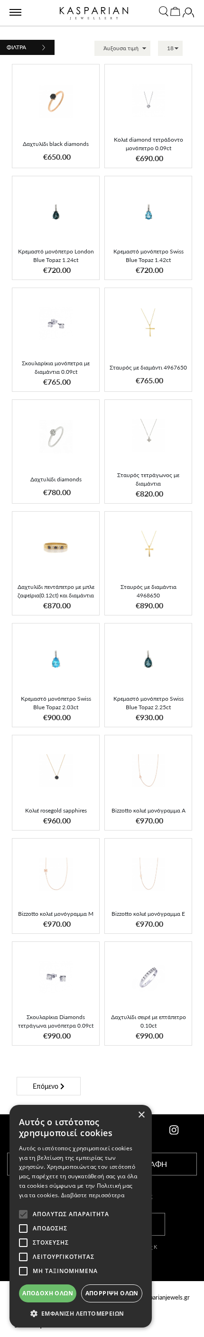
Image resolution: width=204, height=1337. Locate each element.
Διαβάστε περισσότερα (92, 1195)
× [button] (141, 1115)
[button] (84, 79)
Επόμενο (46, 1086)
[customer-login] (188, 14)
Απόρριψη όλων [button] (112, 1293)
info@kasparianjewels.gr (157, 1296)
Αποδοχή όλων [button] (47, 1293)
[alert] (80, 1216)
